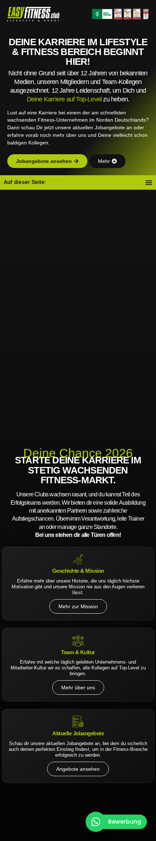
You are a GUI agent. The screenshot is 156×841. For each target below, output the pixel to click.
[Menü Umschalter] (148, 182)
